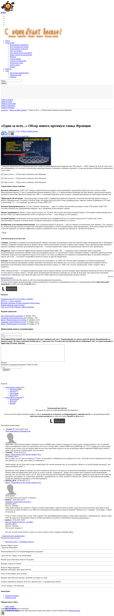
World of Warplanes (8, 106)
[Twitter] (6, 133)
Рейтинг (13, 57)
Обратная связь (15, 75)
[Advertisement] (55, 91)
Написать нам (10, 598)
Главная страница (12, 596)
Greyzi (3, 131)
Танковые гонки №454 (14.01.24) (13, 318)
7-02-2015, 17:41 (13, 131)
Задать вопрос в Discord (19, 49)
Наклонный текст (19, 339)
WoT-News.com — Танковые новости (19, 542)
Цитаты (13, 391)
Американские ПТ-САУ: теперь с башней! (17, 299)
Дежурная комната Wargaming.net (18, 431)
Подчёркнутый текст (35, 339)
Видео (12, 395)
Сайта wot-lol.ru (7, 99)
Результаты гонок (16, 63)
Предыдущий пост (22, 136)
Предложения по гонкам (19, 47)
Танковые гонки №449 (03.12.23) (13, 322)
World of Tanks (6, 101)
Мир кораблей (10, 608)
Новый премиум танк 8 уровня (12, 305)
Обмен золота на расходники (21, 55)
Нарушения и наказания (19, 45)
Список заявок (15, 59)
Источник (110, 276)
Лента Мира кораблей (13, 397)
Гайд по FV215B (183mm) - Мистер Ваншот (17, 307)
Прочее (12, 67)
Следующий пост (8, 136)
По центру (91, 339)
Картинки (13, 389)
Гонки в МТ (9, 43)
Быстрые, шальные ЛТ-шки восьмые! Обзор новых (20, 303)
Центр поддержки (12, 610)
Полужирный (6, 339)
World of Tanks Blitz (8, 104)
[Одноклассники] (9, 133)
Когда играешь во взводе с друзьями (19, 522)
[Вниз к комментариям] (1, 136)
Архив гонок (15, 65)
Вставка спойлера (17, 343)
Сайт (7, 71)
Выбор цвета (35, 341)
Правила (13, 77)
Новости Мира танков (29, 131)
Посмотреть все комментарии (13, 536)
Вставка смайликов (22, 341)
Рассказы (13, 393)
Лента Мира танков (12, 387)
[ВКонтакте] (2, 133)
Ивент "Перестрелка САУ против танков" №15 (23, 454)
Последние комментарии (19, 73)
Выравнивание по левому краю (74, 339)
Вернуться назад (7, 278)
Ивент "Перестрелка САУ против (13, 320)
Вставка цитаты (61, 341)
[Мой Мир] (12, 133)
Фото (4, 232)
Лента (7, 41)
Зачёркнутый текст (52, 339)
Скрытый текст (48, 341)
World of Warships (7, 108)
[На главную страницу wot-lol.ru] (7, 11)
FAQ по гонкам (16, 51)
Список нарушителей (18, 61)
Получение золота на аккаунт (21, 53)
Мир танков (9, 606)
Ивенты (8, 69)
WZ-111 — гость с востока (11, 301)
